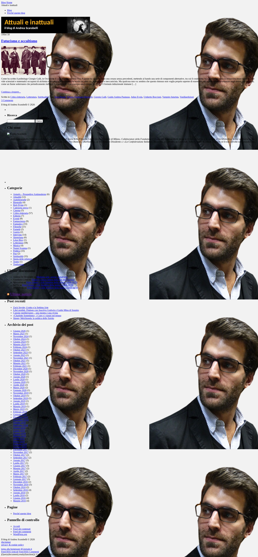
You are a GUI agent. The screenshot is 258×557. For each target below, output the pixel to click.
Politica (16, 251)
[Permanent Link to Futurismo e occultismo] (23, 74)
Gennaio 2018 (20, 447)
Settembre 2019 (20, 398)
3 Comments (7, 100)
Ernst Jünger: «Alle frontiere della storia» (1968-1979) (51, 282)
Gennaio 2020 (20, 390)
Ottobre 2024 (19, 339)
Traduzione (18, 264)
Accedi (16, 526)
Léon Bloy (18, 240)
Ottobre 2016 (19, 487)
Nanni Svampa (20, 248)
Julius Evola (136, 97)
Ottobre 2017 (19, 455)
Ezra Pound (60, 97)
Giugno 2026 (19, 331)
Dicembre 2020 (20, 368)
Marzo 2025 (19, 333)
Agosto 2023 (19, 355)
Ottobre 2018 (19, 422)
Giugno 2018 (19, 433)
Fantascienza (19, 221)
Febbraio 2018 (20, 444)
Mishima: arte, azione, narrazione (52, 277)
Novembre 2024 (21, 336)
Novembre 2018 (21, 420)
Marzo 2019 (19, 409)
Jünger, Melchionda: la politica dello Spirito (33, 318)
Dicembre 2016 (20, 482)
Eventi (16, 218)
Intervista (17, 234)
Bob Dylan (18, 205)
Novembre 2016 (21, 484)
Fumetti (16, 229)
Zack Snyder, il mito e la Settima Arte (30, 307)
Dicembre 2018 (20, 417)
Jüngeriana (18, 237)
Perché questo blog (16, 13)
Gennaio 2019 (20, 414)
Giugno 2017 (19, 465)
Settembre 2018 (20, 425)
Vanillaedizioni (187, 97)
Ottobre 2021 (19, 360)
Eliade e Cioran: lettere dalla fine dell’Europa (53, 279)
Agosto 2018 (19, 428)
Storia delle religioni (22, 259)
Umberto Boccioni (152, 97)
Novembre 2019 (21, 393)
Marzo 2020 (19, 387)
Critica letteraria (17, 97)
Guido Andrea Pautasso (119, 97)
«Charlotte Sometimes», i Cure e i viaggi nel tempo (37, 315)
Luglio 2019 (19, 403)
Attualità (17, 197)
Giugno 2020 (19, 382)
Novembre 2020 (21, 371)
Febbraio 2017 (20, 476)
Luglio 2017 (19, 463)
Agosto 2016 (19, 492)
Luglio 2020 (19, 379)
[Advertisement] (29, 164)
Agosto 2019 (19, 401)
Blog (9, 10)
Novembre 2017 (21, 452)
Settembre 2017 (20, 457)
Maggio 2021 (19, 363)
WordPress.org (20, 534)
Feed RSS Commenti (29, 551)
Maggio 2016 (19, 501)
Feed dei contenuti (21, 529)
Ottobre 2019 (19, 395)
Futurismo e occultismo (19, 41)
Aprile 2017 (18, 471)
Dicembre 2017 (20, 449)
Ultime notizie (21, 294)
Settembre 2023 (20, 352)
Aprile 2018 (18, 439)
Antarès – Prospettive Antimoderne (29, 194)
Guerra (16, 232)
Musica (16, 245)
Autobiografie (19, 199)
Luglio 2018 (19, 430)
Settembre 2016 (20, 490)
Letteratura (31, 97)
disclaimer (6, 542)
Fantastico (18, 224)
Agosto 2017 (19, 460)
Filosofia (17, 226)
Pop (15, 253)
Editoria (17, 216)
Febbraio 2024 (20, 347)
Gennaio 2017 (20, 479)
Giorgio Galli (100, 97)
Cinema (16, 210)
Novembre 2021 (21, 358)
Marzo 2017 (19, 474)
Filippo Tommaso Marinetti (80, 97)
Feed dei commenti (22, 531)
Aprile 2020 (18, 385)
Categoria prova (20, 207)
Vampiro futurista (170, 97)
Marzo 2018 (19, 441)
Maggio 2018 (19, 436)
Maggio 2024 (19, 344)
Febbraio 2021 (20, 366)
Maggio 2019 (19, 406)
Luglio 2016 (19, 495)
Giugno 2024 (19, 341)
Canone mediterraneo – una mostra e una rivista (35, 313)
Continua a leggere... (11, 92)
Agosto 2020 (19, 377)
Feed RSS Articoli (9, 551)
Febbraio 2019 (20, 412)
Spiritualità (43, 97)
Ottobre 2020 (19, 374)
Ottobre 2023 (19, 350)
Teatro (16, 261)
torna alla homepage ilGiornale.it (16, 549)
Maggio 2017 (19, 468)
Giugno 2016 (19, 498)
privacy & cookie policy (12, 545)
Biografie (17, 202)
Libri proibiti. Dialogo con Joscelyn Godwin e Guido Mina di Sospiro (46, 310)
